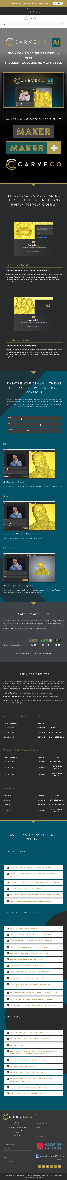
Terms (63, 1159)
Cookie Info (37, 1175)
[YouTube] (47, 1166)
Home (37, 1114)
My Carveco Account (34, 9)
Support (38, 1127)
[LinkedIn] (51, 1166)
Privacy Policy (31, 1175)
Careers (37, 1132)
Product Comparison (8, 1161)
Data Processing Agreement (47, 1175)
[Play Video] (33, 90)
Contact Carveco (40, 1136)
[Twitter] (59, 1166)
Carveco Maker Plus (8, 1153)
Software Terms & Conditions (36, 1177)
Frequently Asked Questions (42, 1123)
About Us (38, 1119)
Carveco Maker (7, 1148)
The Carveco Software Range (10, 1144)
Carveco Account (37, 700)
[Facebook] (39, 1166)
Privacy (59, 1159)
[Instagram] (43, 1166)
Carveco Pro (6, 1157)
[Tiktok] (55, 1166)
